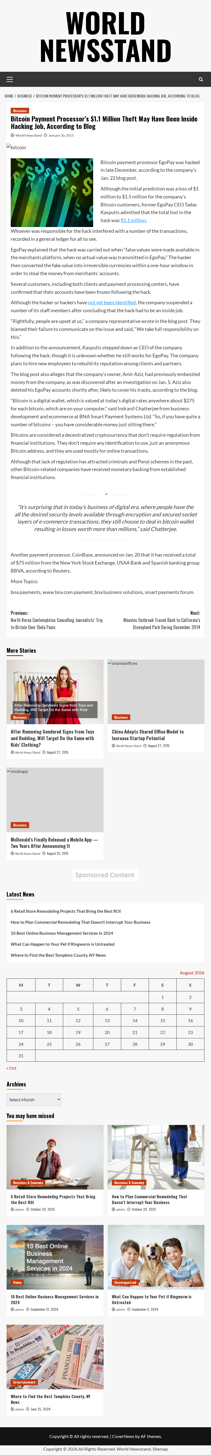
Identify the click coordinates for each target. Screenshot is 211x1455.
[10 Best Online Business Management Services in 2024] (55, 1257)
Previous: (56, 620)
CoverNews (123, 1436)
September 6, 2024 (145, 1309)
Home (17, 1282)
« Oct (11, 1067)
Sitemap (160, 1448)
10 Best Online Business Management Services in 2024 (62, 933)
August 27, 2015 (57, 752)
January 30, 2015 (61, 135)
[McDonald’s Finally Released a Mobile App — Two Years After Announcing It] (55, 800)
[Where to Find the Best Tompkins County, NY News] (55, 1357)
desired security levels (56, 514)
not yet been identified (112, 302)
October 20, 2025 (43, 1209)
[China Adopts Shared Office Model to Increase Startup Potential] (156, 692)
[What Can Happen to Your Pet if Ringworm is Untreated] (156, 1257)
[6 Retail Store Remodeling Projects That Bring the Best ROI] (55, 1157)
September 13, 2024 (44, 1309)
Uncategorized (125, 1282)
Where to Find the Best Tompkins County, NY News (58, 955)
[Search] (201, 79)
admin (19, 1209)
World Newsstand (105, 36)
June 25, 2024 (41, 1409)
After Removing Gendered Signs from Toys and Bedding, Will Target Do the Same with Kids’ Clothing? (52, 738)
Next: (161, 620)
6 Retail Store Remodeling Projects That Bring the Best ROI (66, 911)
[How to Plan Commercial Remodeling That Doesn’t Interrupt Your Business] (156, 1157)
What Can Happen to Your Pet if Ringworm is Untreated (63, 944)
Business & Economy (28, 1182)
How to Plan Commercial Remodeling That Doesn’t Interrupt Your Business (81, 922)
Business (20, 110)
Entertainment (24, 1382)
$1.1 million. (134, 220)
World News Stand (28, 135)
